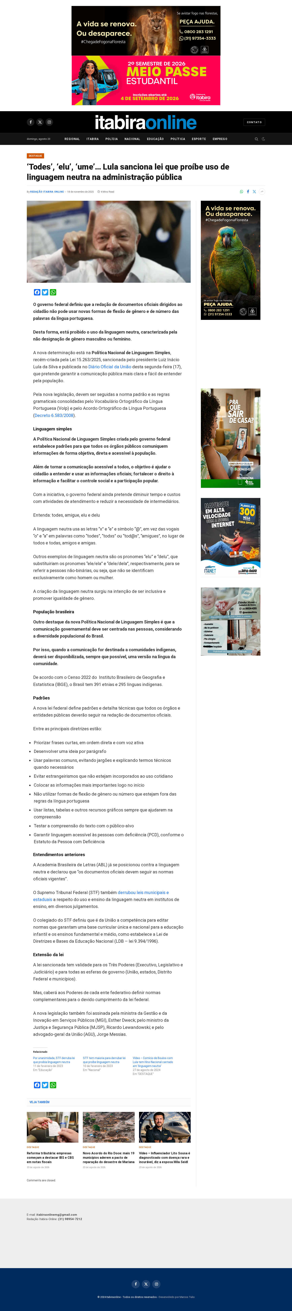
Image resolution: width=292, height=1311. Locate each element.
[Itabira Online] (146, 122)
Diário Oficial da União (109, 366)
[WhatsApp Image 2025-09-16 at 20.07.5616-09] (230, 486)
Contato (254, 122)
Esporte (199, 139)
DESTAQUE (35, 155)
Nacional (132, 139)
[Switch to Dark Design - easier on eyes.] (263, 139)
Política (178, 139)
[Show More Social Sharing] (262, 191)
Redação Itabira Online (47, 191)
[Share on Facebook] (248, 191)
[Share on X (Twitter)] (254, 191)
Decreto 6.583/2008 (54, 415)
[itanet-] (230, 576)
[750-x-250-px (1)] (146, 80)
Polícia (111, 139)
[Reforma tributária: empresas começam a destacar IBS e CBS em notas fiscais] (52, 1127)
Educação (155, 139)
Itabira (93, 139)
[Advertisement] (233, 355)
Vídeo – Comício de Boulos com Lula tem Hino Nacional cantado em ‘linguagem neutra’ (153, 1062)
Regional (72, 139)
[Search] (256, 139)
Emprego (220, 139)
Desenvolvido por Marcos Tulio (177, 1297)
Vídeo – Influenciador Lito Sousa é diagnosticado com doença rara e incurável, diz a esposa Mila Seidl (164, 1157)
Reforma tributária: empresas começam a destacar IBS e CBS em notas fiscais (50, 1157)
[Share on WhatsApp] (242, 191)
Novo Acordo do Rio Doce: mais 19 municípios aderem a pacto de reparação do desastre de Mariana (108, 1157)
